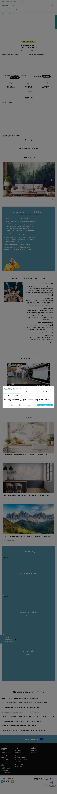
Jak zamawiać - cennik (6, 752)
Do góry (5, 790)
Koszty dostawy (5, 755)
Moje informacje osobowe (35, 755)
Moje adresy (32, 754)
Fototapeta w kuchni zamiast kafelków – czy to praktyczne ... (27, 496)
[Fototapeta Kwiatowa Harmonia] (28, 118)
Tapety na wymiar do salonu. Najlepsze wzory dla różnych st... (27, 537)
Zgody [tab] (11, 391)
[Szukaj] (53, 5)
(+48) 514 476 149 (5, 768)
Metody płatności (5, 757)
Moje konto (33, 748)
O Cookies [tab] (45, 391)
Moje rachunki (33, 752)
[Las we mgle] (29, 179)
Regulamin (17, 754)
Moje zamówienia (33, 750)
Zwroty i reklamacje (5, 759)
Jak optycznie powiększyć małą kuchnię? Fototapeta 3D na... (26, 455)
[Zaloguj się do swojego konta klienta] (13, 5)
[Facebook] (54, 1)
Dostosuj (28, 405)
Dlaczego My (18, 750)
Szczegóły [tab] (28, 391)
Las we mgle (8, 198)
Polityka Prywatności (20, 757)
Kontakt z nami (18, 752)
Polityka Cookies (19, 755)
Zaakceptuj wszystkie (45, 405)
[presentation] (26, 140)
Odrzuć (11, 405)
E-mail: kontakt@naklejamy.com (16, 1)
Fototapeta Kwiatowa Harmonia (11, 135)
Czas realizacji (4, 754)
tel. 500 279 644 (5, 1)
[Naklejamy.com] (5, 5)
